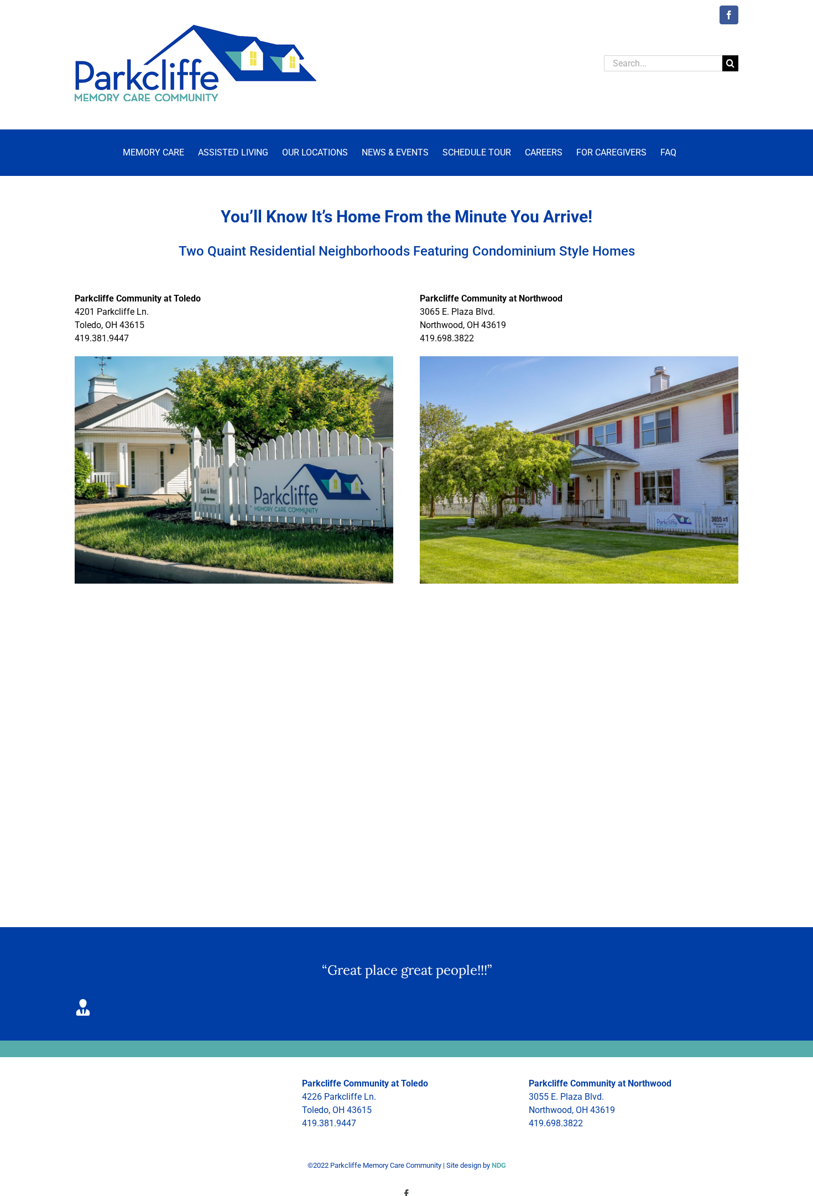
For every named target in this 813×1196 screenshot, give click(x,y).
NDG (499, 1165)
